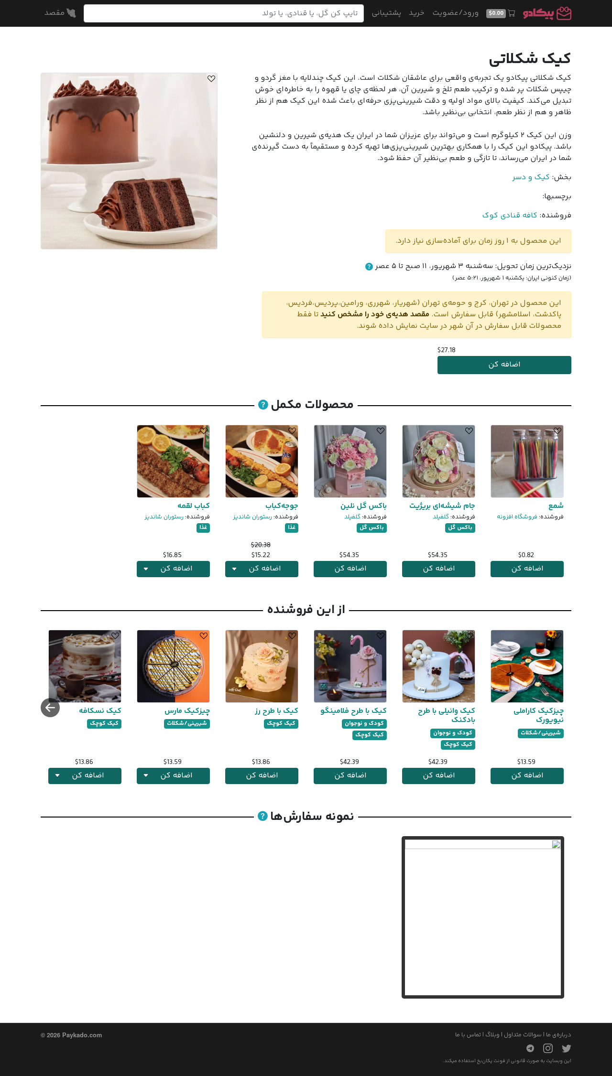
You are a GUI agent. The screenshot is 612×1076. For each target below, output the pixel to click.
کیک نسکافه (100, 711)
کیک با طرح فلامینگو (353, 711)
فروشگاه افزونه (517, 517)
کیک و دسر (531, 177)
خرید (417, 13)
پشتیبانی (386, 13)
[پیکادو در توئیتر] (562, 1048)
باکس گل (460, 527)
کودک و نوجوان (452, 733)
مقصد (55, 13)
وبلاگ (492, 1035)
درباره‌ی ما (558, 1035)
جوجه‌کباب (281, 506)
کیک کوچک (458, 744)
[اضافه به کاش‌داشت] (210, 80)
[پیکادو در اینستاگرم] (544, 1048)
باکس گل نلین (363, 506)
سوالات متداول (523, 1035)
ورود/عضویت (455, 13)
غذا (291, 527)
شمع (556, 506)
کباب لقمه (193, 506)
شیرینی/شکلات (541, 733)
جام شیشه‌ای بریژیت (442, 506)
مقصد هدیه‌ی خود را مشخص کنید (374, 315)
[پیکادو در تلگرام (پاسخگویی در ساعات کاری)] (526, 1048)
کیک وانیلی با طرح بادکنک (446, 715)
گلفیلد (441, 517)
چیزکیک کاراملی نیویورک (539, 715)
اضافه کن (504, 365)
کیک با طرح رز (276, 711)
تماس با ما (468, 1035)
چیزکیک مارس (187, 711)
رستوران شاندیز (252, 517)
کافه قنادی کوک (509, 216)
